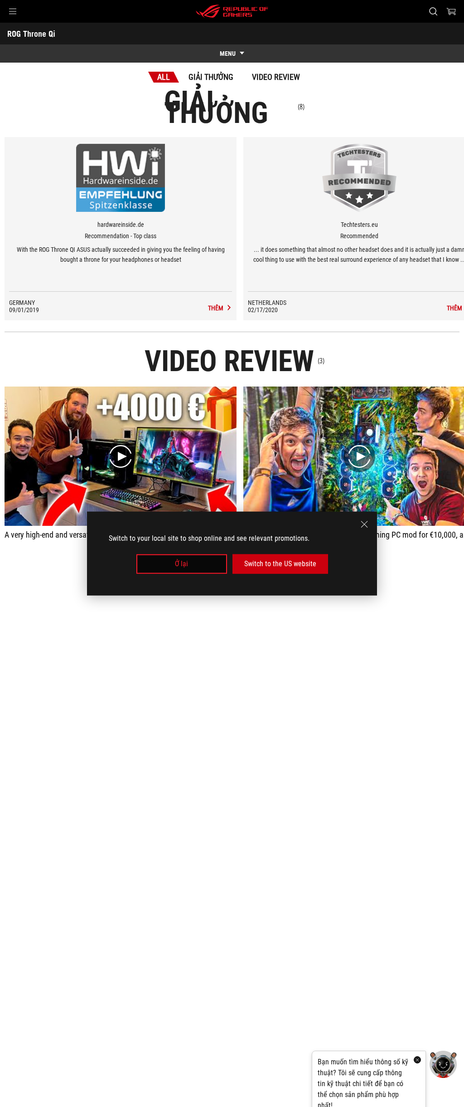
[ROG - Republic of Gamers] (232, 11)
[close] (364, 524)
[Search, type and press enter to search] (433, 11)
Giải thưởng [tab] (210, 77)
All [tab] (163, 77)
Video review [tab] (276, 77)
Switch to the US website (280, 563)
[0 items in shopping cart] (451, 11)
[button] (12, 11)
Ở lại (181, 563)
